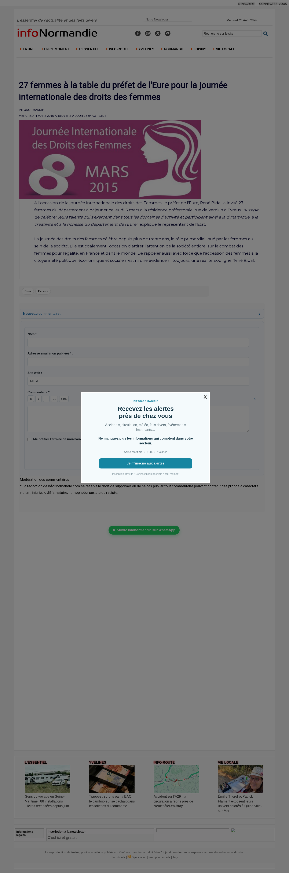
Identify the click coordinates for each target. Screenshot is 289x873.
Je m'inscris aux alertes (145, 463)
